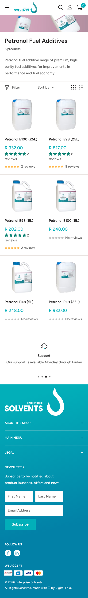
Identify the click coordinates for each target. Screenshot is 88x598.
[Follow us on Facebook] (8, 554)
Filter (16, 87)
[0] (79, 7)
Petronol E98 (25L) (64, 139)
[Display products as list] (81, 87)
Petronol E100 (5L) (64, 220)
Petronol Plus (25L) (64, 302)
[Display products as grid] (73, 87)
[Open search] (60, 7)
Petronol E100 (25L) (21, 139)
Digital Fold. (63, 588)
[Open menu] (7, 7)
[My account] (70, 7)
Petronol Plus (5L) (19, 302)
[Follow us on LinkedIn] (17, 553)
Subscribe (20, 524)
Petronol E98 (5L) (19, 220)
